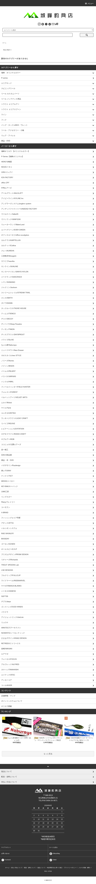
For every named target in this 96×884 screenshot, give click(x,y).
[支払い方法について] (53, 24)
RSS (45, 871)
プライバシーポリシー (70, 867)
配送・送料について (30, 867)
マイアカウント (6, 847)
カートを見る (53, 847)
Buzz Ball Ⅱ (7, 50)
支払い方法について (16, 867)
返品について (41, 867)
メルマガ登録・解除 (84, 867)
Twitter (54, 859)
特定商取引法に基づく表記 (54, 867)
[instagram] (39, 24)
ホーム (4, 43)
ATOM (50, 871)
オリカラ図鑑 (6, 706)
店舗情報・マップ (8, 696)
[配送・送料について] (56, 24)
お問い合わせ (5, 853)
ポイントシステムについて (11, 701)
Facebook (7, 859)
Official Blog (56, 853)
